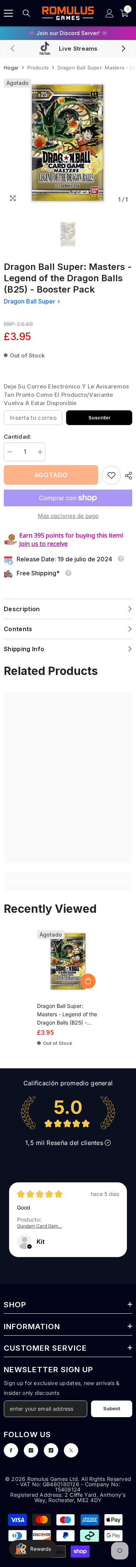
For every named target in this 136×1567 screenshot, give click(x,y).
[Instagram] (31, 1450)
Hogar (11, 68)
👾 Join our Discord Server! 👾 (68, 33)
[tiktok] (51, 1450)
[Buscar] (26, 13)
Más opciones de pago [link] (68, 515)
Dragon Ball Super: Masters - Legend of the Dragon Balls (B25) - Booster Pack (67, 1015)
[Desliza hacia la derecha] (123, 49)
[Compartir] (126, 476)
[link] (111, 475)
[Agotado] (88, 981)
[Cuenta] (109, 13)
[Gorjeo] (71, 1450)
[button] (29, 1247)
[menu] (8, 13)
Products (38, 68)
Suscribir (99, 418)
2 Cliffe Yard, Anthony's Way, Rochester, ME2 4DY (80, 1497)
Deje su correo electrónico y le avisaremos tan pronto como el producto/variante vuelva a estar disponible (66, 395)
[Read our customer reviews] (68, 1112)
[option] (68, 33)
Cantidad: (18, 436)
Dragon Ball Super (29, 301)
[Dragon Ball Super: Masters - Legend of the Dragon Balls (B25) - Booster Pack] (68, 961)
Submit (111, 1408)
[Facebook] (11, 1450)
